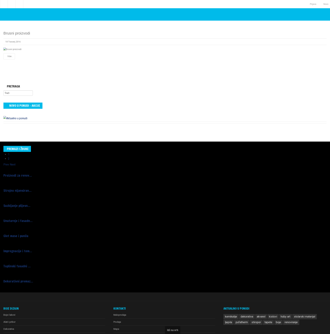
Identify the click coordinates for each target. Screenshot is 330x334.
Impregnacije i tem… (16, 242)
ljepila (315, 305)
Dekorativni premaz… (16, 271)
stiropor (244, 311)
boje (265, 311)
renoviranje (278, 311)
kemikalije (230, 305)
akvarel (258, 305)
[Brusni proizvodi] (12, 49)
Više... (10, 56)
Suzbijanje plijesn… (15, 200)
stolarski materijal (298, 305)
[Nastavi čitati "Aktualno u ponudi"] (14, 116)
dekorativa (245, 305)
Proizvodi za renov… (16, 172)
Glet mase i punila (14, 228)
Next (11, 162)
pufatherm (231, 311)
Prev (5, 162)
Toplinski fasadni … (15, 256)
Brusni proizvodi (16, 33)
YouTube (19, 4)
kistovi (269, 305)
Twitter (11, 4)
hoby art (281, 305)
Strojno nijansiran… (15, 186)
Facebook (4, 4)
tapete (256, 311)
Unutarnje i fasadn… (16, 214)
